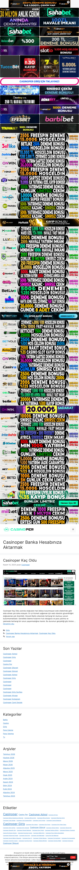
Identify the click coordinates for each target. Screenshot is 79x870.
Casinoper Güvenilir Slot (9, 830)
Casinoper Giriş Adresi (32, 824)
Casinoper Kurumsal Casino (25, 833)
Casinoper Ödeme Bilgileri (40, 840)
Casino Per (7, 664)
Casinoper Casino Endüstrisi (53, 820)
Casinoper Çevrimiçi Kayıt (25, 840)
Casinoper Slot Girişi (24, 835)
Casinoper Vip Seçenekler (68, 838)
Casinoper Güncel (10, 671)
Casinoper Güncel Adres (52, 827)
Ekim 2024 (7, 786)
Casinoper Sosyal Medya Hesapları (12, 838)
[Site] (39, 137)
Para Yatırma (8, 734)
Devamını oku (8, 624)
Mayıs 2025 (8, 772)
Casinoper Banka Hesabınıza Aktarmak (22, 633)
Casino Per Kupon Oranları (10, 833)
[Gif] (39, 223)
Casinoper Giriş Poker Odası (58, 824)
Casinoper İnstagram (11, 699)
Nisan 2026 (8, 765)
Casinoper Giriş (9, 657)
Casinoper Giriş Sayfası (12, 692)
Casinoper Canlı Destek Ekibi (24, 820)
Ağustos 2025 (9, 768)
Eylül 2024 (7, 789)
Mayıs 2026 (8, 761)
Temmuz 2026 (9, 754)
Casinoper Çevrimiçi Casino (10, 840)
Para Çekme (8, 730)
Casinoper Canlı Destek (12, 703)
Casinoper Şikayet (10, 668)
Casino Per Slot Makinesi (51, 835)
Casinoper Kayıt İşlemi (38, 830)
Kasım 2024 (8, 782)
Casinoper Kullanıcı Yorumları (67, 830)
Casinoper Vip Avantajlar (54, 838)
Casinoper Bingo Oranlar (43, 818)
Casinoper (7, 661)
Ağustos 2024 (9, 792)
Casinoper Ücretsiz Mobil (54, 840)
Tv (4, 737)
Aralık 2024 (8, 779)
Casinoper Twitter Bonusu (40, 838)
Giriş (8, 630)
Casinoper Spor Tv (27, 838)
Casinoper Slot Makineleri (37, 835)
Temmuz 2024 (9, 796)
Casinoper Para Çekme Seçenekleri (55, 833)
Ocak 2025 (7, 775)
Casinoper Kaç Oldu (20, 560)
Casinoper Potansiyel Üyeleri (10, 835)
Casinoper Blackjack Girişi (58, 818)
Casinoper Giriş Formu (44, 824)
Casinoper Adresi (10, 654)
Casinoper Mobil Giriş (39, 833)
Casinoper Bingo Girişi (30, 818)
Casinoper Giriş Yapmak (22, 827)
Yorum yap (10, 637)
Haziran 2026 (8, 758)
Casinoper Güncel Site (65, 827)
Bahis (5, 720)
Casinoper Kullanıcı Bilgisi (52, 830)
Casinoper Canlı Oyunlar (39, 820)
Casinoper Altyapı (10, 696)
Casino (6, 723)
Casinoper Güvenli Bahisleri (24, 830)
